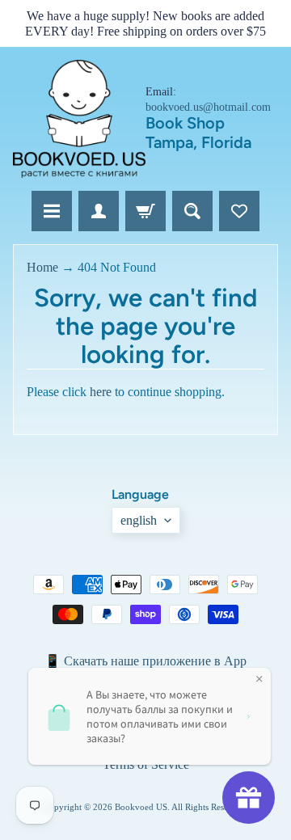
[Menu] (52, 211)
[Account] (98, 211)
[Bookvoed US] (79, 118)
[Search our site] (192, 211)
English (138, 520)
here (101, 392)
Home (42, 267)
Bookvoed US (141, 807)
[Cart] (145, 211)
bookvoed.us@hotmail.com (208, 107)
